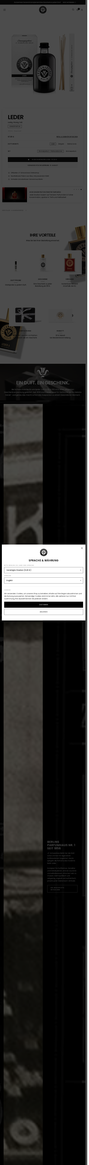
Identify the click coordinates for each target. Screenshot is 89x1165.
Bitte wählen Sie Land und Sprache (19, 565)
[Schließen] (81, 548)
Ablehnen (44, 612)
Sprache (7, 576)
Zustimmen (43, 605)
